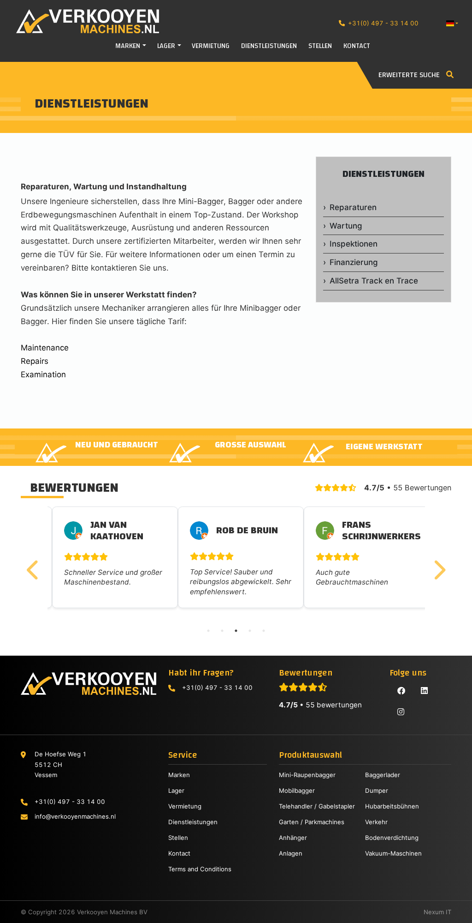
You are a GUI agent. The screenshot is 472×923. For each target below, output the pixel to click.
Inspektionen (354, 243)
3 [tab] (236, 630)
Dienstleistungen (383, 174)
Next (439, 566)
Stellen (178, 837)
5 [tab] (263, 630)
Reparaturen (353, 207)
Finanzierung (354, 262)
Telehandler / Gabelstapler (317, 806)
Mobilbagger (297, 790)
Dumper (376, 790)
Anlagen (290, 853)
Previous (34, 566)
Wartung (346, 225)
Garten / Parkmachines (311, 822)
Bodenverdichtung (392, 837)
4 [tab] (249, 630)
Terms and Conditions (199, 869)
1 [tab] (208, 630)
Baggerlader (382, 774)
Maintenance (45, 347)
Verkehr (376, 822)
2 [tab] (222, 630)
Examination (43, 374)
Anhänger (293, 837)
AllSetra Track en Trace (374, 280)
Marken (179, 774)
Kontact (179, 853)
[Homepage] (79, 21)
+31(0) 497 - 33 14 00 (383, 23)
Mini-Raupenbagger (307, 774)
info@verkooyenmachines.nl (75, 816)
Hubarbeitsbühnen (392, 806)
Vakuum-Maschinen (393, 853)
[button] (452, 23)
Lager (176, 790)
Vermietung (184, 806)
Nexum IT (437, 912)
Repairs (34, 361)
